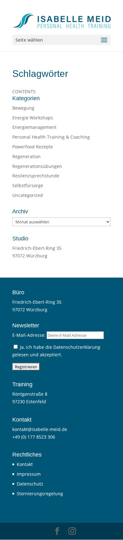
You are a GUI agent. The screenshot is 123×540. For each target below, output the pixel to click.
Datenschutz (30, 484)
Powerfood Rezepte (32, 147)
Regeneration (26, 156)
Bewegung (23, 108)
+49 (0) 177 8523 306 (33, 437)
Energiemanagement (34, 127)
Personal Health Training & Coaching (51, 137)
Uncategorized (27, 195)
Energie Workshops (32, 118)
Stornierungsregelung (40, 494)
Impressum (29, 474)
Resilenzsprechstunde (35, 176)
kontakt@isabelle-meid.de (39, 429)
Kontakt (25, 464)
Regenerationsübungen (37, 166)
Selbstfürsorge (27, 185)
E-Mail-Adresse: (29, 335)
